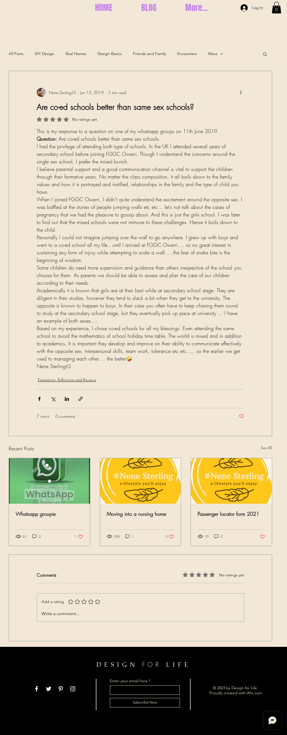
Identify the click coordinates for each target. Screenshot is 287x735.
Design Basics (110, 53)
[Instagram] (72, 688)
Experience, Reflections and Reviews (67, 379)
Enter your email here (129, 681)
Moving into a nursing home (136, 513)
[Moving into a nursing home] (140, 481)
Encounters (187, 53)
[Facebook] (36, 688)
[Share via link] (80, 398)
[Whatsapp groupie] (49, 481)
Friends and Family (149, 53)
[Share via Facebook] (39, 398)
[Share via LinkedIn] (67, 398)
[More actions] (240, 92)
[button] (276, 7)
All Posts (16, 53)
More (212, 53)
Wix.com (254, 692)
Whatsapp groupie (36, 513)
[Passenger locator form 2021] (231, 481)
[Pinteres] (60, 688)
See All (266, 447)
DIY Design (44, 53)
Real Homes (76, 53)
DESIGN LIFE (143, 665)
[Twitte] (48, 688)
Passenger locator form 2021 (228, 513)
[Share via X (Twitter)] (53, 398)
